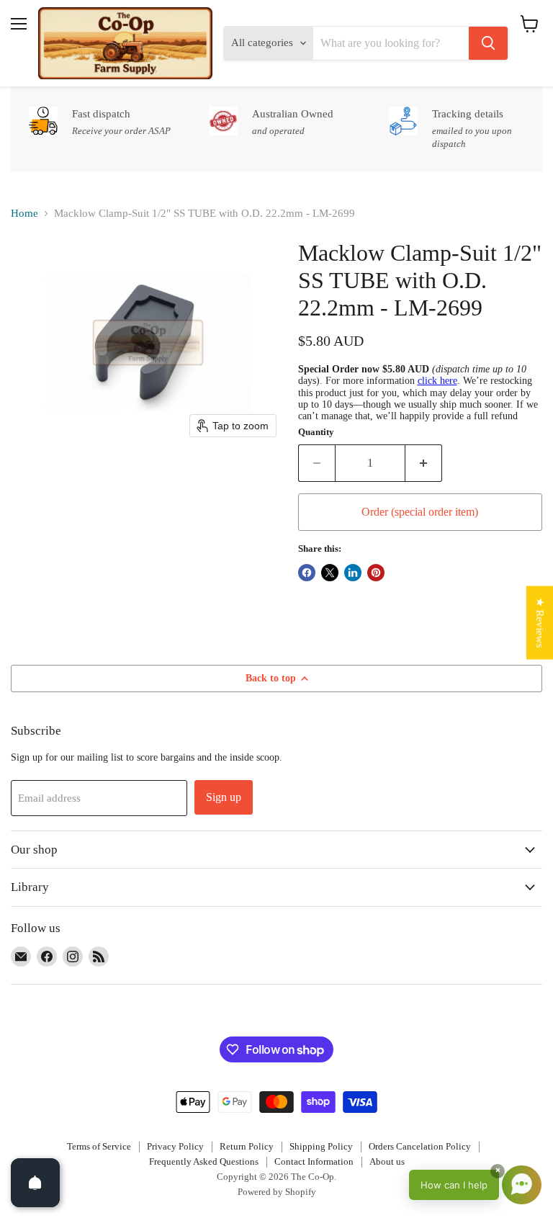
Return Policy (247, 1146)
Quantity (316, 431)
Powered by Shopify (277, 1191)
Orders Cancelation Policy (420, 1146)
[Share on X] (329, 572)
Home (24, 213)
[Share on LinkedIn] (352, 572)
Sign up (223, 797)
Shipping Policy (321, 1146)
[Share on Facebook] (306, 572)
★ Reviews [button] (540, 622)
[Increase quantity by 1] (423, 463)
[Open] (35, 1182)
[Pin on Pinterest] (376, 572)
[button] (475, 1184)
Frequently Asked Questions (203, 1161)
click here (437, 380)
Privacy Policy (175, 1146)
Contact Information (314, 1161)
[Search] (488, 43)
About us (387, 1161)
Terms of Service (99, 1146)
